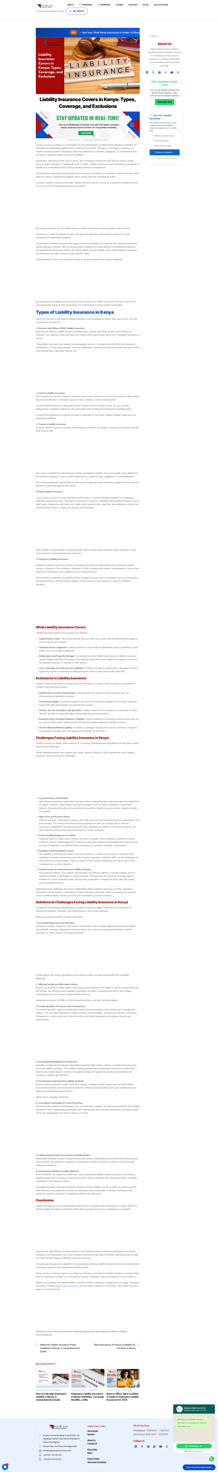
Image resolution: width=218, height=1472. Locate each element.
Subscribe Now (164, 102)
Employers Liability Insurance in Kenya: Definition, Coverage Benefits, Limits (87, 1396)
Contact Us (92, 1443)
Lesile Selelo (73, 140)
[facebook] (153, 72)
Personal (87, 5)
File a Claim (92, 1449)
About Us (91, 1440)
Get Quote (78, 11)
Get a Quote (92, 1431)
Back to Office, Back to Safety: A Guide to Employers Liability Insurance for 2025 (122, 1396)
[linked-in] (147, 72)
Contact (133, 5)
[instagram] (159, 72)
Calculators (161, 5)
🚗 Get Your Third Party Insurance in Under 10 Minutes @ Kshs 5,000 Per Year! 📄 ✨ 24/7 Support (91, 32)
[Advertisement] (88, 208)
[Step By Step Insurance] (46, 7)
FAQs (89, 1452)
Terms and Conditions (97, 1462)
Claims (119, 5)
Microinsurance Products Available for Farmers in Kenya (114, 1346)
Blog (145, 5)
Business (105, 5)
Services (90, 1434)
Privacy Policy (93, 1458)
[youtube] (171, 72)
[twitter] (178, 72)
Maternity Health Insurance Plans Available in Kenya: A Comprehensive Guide (60, 1348)
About (70, 5)
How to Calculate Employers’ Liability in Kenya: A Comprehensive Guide (51, 1396)
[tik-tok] (165, 72)
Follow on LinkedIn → (164, 152)
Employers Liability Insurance (95, 140)
